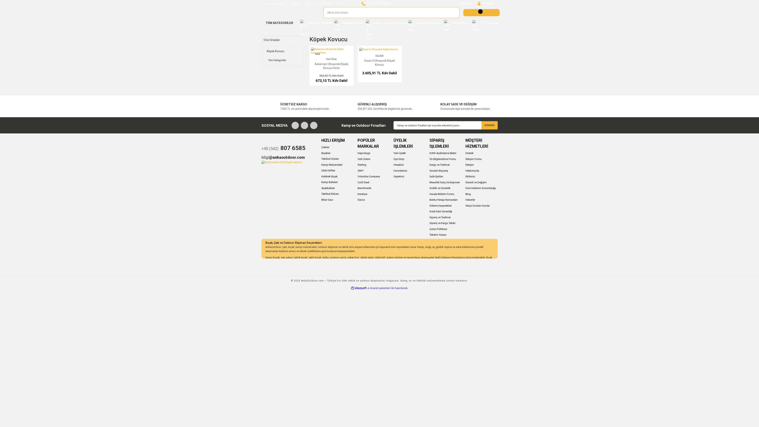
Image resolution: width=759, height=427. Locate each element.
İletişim (341, 3)
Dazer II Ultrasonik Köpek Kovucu (379, 62)
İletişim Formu (473, 159)
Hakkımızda (472, 170)
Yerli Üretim (364, 159)
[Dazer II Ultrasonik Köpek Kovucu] (378, 49)
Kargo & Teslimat (324, 3)
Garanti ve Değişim (476, 182)
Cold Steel (363, 182)
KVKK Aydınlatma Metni (443, 153)
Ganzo (361, 199)
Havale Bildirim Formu (442, 194)
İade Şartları (436, 176)
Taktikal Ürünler (330, 158)
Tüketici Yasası (438, 234)
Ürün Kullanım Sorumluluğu (480, 188)
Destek (469, 153)
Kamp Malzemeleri (332, 164)
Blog (468, 194)
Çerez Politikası (438, 229)
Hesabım (399, 164)
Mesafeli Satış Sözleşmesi (445, 182)
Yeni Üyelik (400, 153)
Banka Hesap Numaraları (444, 199)
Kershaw (362, 194)
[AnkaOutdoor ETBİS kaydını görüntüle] (281, 162)
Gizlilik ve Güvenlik (440, 188)
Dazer (379, 56)
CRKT (361, 170)
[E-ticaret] (379, 288)
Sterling (362, 164)
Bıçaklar (325, 153)
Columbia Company (369, 176)
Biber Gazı (327, 199)
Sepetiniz (399, 176)
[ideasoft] (359, 288)
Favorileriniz (400, 170)
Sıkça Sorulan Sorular (477, 205)
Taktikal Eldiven (330, 193)
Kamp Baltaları (329, 182)
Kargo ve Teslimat (440, 164)
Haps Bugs (364, 153)
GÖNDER (489, 125)
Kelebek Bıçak (329, 176)
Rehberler (295, 3)
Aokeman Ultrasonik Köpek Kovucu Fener (331, 66)
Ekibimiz (470, 176)
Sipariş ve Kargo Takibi (442, 223)
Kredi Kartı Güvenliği (441, 211)
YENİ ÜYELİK (465, 3)
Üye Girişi (399, 159)
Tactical (331, 59)
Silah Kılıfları (328, 170)
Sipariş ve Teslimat (440, 217)
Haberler (470, 199)
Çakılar (325, 147)
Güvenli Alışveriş (439, 170)
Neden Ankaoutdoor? (274, 3)
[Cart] (481, 12)
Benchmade (364, 188)
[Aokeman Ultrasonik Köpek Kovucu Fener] (331, 50)
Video (308, 3)
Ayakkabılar (328, 188)
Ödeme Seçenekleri (441, 205)
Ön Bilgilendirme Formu (443, 159)
